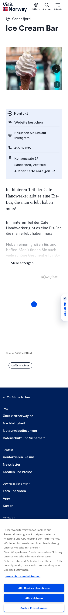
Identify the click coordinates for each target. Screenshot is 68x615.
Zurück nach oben (18, 397)
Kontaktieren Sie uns (18, 457)
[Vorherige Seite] (12, 68)
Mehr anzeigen (22, 263)
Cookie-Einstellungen (34, 607)
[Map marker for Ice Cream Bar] (34, 304)
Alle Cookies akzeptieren (34, 588)
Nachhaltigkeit (14, 423)
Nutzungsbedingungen (20, 430)
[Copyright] (57, 84)
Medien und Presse (17, 471)
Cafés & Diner (20, 365)
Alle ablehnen (34, 598)
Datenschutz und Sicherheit (24, 438)
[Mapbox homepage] (49, 277)
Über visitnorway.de (18, 415)
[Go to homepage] (15, 7)
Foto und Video (14, 490)
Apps (6, 498)
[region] (34, 567)
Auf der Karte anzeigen (32, 171)
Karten (8, 505)
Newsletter (11, 464)
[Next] (56, 68)
